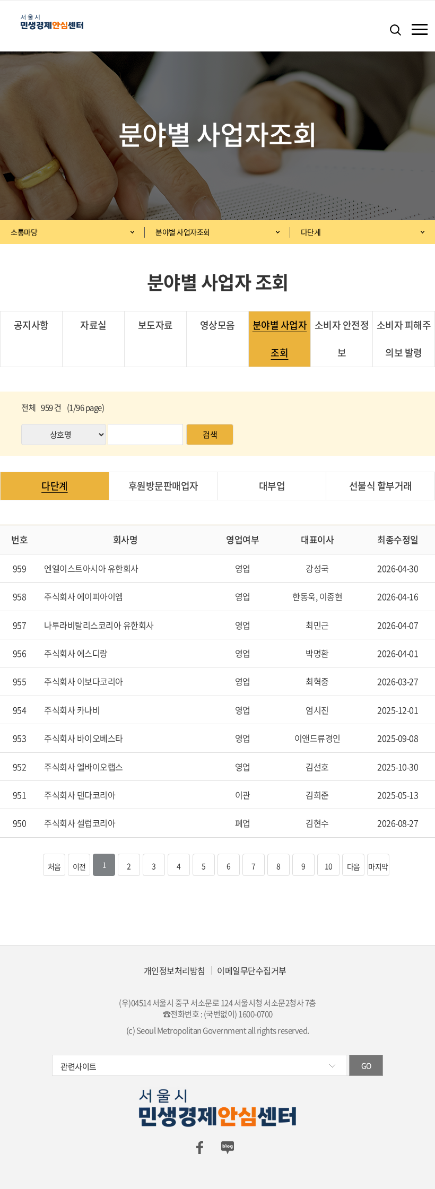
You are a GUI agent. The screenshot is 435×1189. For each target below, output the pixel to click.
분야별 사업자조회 (182, 232)
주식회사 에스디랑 (76, 653)
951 (20, 795)
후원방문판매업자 (163, 486)
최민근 (317, 625)
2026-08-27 (397, 823)
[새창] (199, 1147)
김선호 (317, 767)
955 (20, 681)
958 (20, 596)
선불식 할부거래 (380, 486)
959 (20, 568)
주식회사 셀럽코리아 (79, 823)
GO (366, 1065)
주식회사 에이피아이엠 (83, 596)
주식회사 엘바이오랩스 (83, 767)
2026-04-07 (397, 625)
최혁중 (317, 681)
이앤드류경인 (317, 738)
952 (20, 767)
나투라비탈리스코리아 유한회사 (99, 625)
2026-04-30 (397, 568)
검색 (210, 434)
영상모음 (217, 325)
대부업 (272, 486)
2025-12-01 (397, 710)
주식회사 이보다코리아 (83, 681)
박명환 (317, 653)
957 (20, 625)
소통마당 (24, 232)
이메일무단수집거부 (251, 970)
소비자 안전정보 (342, 339)
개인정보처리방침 (174, 970)
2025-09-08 (397, 738)
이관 (242, 795)
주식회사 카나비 (72, 710)
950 (20, 823)
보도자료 (155, 325)
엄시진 (317, 710)
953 (20, 738)
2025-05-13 (397, 795)
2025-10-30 (397, 767)
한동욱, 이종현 (317, 596)
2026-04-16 (397, 596)
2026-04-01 (397, 653)
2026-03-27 (397, 681)
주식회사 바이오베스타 (83, 738)
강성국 (317, 568)
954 (20, 710)
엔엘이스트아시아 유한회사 (91, 568)
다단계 (311, 232)
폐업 (242, 823)
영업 (242, 568)
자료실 (93, 325)
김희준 (317, 795)
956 (20, 653)
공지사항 (31, 325)
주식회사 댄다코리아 (79, 795)
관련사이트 (78, 1066)
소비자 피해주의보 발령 (404, 339)
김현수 (317, 823)
